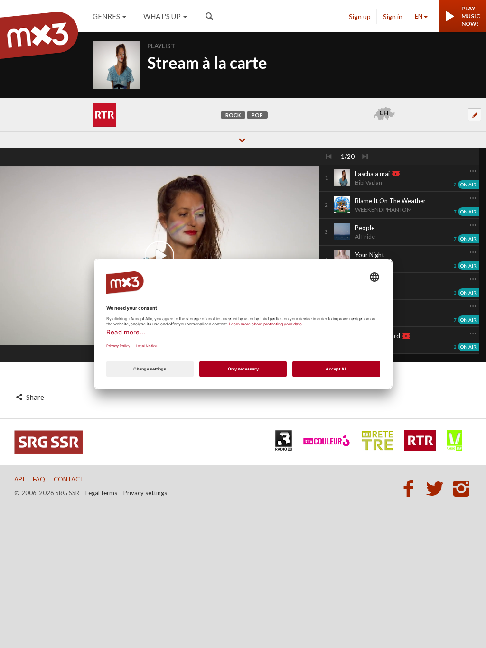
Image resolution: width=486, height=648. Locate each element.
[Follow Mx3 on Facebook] (411, 488)
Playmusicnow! (470, 16)
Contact (69, 479)
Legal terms (101, 493)
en (418, 16)
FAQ (39, 479)
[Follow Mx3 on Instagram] (462, 488)
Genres (106, 16)
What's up (162, 16)
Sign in (392, 16)
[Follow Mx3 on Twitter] (437, 488)
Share (34, 397)
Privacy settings (145, 493)
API (19, 479)
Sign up (360, 16)
